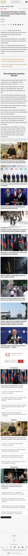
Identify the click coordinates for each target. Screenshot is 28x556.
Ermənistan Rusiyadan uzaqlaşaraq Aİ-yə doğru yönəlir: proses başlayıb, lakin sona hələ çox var (13, 299)
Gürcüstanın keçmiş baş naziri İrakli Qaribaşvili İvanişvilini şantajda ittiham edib (13, 207)
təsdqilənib (21, 84)
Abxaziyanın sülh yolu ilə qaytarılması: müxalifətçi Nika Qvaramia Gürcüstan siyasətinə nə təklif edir (13, 414)
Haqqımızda (14, 535)
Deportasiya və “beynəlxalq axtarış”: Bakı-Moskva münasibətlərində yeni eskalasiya (14, 253)
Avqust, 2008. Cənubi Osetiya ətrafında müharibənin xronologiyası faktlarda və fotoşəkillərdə (11, 486)
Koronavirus (4, 8)
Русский (7, 6)
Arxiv (20, 8)
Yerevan (2, 21)
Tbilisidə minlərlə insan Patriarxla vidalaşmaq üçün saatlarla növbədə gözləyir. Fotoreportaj (13, 506)
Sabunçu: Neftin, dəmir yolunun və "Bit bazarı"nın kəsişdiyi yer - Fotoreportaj (11, 512)
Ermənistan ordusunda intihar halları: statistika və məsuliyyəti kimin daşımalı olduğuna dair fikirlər (14, 230)
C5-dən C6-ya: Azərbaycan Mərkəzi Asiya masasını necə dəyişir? (14, 184)
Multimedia (14, 467)
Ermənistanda (4, 30)
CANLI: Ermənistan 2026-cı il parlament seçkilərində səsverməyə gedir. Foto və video (12, 493)
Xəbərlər (14, 420)
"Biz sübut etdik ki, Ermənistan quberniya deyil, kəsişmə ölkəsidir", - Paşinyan (13, 346)
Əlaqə (14, 539)
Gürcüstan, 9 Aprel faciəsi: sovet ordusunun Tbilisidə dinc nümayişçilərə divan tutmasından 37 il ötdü (13, 500)
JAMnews (3, 19)
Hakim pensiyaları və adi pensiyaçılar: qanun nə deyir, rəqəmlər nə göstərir (13, 276)
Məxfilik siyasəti (14, 544)
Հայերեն (2, 6)
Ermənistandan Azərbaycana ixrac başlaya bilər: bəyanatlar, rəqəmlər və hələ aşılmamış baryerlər (13, 161)
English (12, 6)
